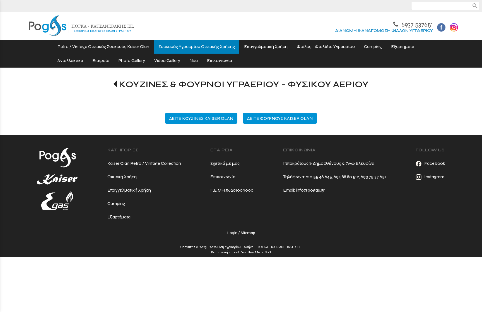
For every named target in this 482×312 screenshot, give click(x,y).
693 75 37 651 (373, 176)
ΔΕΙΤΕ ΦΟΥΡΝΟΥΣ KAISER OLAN (280, 118)
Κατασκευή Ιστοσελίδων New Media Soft (241, 252)
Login (232, 232)
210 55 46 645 (319, 176)
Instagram (434, 176)
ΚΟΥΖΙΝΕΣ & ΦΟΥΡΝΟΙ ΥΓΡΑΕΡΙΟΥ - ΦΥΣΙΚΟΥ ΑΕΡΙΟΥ (243, 84)
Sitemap (248, 232)
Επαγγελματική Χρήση (129, 190)
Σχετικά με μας (225, 163)
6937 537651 (416, 24)
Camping (116, 203)
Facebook (434, 163)
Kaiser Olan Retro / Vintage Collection (144, 163)
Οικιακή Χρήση (122, 176)
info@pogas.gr (310, 190)
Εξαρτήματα (119, 217)
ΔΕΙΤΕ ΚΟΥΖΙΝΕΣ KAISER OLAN (201, 118)
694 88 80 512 (346, 176)
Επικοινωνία (222, 176)
